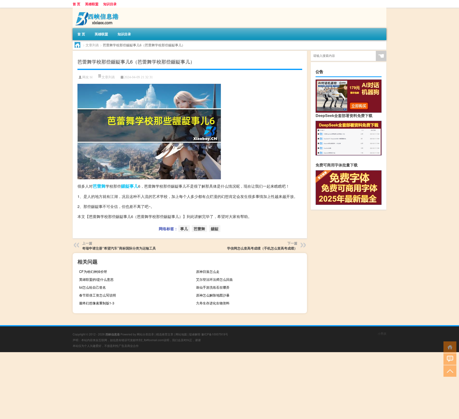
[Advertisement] (143, 385)
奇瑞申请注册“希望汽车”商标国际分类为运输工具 (119, 248)
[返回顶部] (448, 370)
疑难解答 (195, 334)
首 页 (76, 3)
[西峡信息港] (98, 9)
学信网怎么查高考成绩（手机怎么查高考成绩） (262, 248)
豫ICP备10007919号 (214, 334)
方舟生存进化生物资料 (213, 303)
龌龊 (125, 186)
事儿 (134, 186)
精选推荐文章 (164, 334)
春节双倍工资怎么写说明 (97, 295)
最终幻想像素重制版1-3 (96, 303)
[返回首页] (448, 346)
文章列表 (92, 44)
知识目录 (110, 3)
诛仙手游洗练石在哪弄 (213, 287)
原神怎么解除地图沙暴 (213, 295)
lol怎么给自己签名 (92, 287)
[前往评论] (448, 358)
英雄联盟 (91, 3)
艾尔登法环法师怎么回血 (214, 279)
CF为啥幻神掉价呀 (93, 271)
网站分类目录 (145, 334)
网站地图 (181, 334)
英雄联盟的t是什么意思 (96, 279)
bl (91, 77)
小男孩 (382, 333)
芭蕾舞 (99, 186)
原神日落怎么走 (207, 271)
